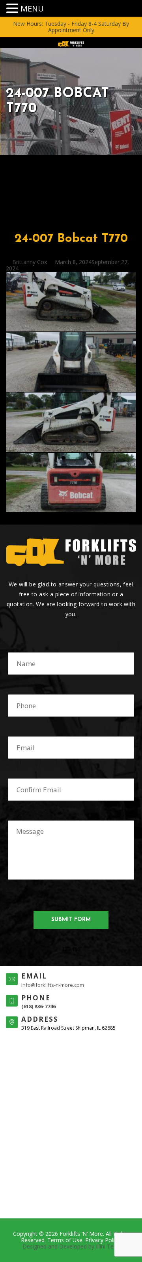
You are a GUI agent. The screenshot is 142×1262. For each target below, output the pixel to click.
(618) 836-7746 (38, 1006)
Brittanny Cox (29, 262)
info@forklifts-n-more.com (52, 984)
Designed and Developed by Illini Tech (71, 1246)
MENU (32, 8)
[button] (13, 8)
